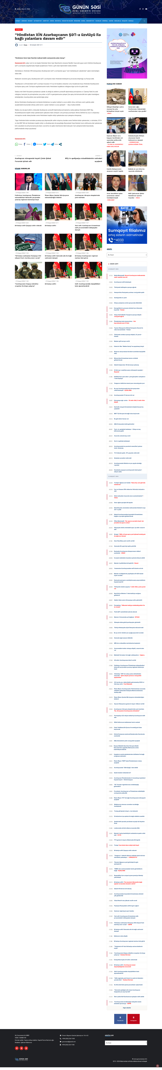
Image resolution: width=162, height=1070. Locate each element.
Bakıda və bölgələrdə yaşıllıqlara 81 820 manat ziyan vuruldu (128, 574)
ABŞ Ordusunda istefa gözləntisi (124, 424)
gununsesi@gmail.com (69, 1041)
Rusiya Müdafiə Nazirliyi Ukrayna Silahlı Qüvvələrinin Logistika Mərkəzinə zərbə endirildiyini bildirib (126, 747)
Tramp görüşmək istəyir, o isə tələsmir (126, 811)
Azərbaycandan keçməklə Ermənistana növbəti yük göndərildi (128, 894)
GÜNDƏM (24, 21)
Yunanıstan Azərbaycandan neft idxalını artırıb (128, 568)
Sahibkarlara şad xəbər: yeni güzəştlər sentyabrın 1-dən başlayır (129, 377)
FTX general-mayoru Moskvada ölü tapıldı (127, 840)
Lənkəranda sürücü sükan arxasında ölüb (127, 828)
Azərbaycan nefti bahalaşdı (122, 282)
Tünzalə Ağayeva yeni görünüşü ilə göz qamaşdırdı (126, 863)
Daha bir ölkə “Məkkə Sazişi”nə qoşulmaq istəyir (129, 346)
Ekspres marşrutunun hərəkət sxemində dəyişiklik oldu (129, 352)
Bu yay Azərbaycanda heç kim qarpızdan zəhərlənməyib (127, 389)
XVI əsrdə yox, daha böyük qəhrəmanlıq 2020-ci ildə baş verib (129, 683)
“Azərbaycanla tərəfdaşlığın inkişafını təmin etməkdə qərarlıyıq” (127, 1002)
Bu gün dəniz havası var (121, 419)
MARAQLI (131, 21)
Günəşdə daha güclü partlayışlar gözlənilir (127, 622)
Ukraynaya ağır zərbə (129, 401)
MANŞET (17, 21)
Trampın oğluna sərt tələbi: (129, 483)
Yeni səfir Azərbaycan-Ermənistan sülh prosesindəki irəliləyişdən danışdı (87, 228)
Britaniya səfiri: (50, 225)
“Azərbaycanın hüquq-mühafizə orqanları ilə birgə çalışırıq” (129, 954)
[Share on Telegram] (54, 144)
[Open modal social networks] (60, 144)
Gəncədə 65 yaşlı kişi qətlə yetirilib (125, 546)
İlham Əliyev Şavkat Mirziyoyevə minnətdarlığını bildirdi (129, 698)
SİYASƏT (30, 21)
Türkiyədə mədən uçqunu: (130, 587)
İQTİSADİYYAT (38, 21)
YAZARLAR (98, 21)
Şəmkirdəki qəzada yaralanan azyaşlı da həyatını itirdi (129, 822)
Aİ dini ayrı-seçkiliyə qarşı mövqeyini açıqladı (128, 371)
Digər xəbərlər (127, 1007)
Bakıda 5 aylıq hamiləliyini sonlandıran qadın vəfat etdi (129, 834)
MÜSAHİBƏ (77, 21)
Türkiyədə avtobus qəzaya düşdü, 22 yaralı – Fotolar (128, 335)
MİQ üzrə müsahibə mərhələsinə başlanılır (127, 643)
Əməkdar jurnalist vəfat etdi (122, 458)
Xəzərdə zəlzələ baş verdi (122, 436)
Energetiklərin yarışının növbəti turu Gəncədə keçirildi (128, 309)
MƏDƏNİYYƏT (90, 21)
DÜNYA (52, 21)
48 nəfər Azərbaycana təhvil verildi (125, 660)
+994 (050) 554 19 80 (68, 1038)
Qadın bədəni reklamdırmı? (122, 772)
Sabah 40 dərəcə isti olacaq (122, 888)
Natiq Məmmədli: (129, 276)
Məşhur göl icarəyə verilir (122, 341)
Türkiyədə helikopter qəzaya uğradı (125, 287)
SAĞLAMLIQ (117, 21)
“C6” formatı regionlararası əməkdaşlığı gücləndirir (126, 785)
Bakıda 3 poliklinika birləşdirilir (126, 563)
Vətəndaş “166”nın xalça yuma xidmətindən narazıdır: (127, 675)
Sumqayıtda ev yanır (120, 297)
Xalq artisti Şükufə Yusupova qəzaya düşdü (128, 315)
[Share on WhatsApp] (18, 144)
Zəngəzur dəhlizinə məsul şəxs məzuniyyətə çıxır (129, 383)
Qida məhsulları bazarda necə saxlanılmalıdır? (129, 496)
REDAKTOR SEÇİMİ (67, 21)
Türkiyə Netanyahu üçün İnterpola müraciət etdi (128, 627)
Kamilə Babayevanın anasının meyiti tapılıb (115, 170)
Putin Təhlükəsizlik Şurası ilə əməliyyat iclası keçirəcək (128, 728)
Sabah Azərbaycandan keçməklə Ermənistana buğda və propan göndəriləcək (128, 515)
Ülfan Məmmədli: (129, 522)
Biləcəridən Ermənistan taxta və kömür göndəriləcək (126, 359)
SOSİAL (83, 21)
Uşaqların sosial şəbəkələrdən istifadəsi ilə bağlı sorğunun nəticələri (129, 755)
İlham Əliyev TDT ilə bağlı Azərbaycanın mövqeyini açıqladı (130, 798)
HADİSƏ (111, 21)
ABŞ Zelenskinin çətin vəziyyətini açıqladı (127, 741)
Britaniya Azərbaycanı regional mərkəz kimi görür (129, 941)
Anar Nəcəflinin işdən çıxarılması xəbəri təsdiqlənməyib (115, 197)
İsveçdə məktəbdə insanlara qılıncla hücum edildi (129, 558)
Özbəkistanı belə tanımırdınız (125, 322)
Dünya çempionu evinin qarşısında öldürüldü (128, 303)
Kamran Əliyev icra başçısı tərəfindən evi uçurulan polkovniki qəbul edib (115, 141)
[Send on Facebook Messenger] (37, 144)
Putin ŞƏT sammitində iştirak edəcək (125, 612)
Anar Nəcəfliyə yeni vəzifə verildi (124, 541)
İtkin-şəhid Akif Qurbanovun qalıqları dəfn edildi (129, 996)
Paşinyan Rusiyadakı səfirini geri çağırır (126, 905)
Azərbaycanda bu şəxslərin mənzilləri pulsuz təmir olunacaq (128, 447)
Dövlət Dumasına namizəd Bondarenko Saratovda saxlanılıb (129, 735)
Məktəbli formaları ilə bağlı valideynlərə (129, 655)
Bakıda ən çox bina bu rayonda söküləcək (136, 170)
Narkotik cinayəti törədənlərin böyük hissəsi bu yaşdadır (128, 407)
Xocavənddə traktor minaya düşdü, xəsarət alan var (129, 649)
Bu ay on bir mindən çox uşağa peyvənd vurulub (129, 633)
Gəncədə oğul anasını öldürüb (123, 638)
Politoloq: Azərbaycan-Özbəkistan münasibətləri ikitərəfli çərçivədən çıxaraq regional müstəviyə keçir (27, 197)
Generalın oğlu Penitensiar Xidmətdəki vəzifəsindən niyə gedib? (137, 109)
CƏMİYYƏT (46, 21)
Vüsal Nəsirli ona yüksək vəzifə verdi (125, 900)
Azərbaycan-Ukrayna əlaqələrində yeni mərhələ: (129, 710)
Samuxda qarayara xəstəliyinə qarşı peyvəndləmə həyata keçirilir (129, 581)
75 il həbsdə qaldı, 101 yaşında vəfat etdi (126, 453)
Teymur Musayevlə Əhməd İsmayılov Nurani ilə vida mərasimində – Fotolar (128, 328)
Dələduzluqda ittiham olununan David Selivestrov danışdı (136, 140)
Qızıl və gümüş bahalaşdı (122, 441)
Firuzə (25, 45)
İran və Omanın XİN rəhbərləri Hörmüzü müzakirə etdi (129, 490)
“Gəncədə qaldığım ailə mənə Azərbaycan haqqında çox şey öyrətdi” (127, 991)
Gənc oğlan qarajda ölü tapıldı (123, 502)
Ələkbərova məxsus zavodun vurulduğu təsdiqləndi (126, 805)
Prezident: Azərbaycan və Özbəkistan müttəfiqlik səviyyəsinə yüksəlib (129, 792)
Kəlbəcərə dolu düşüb (121, 936)
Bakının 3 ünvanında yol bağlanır (126, 617)
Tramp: (126, 845)
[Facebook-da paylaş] (26, 144)
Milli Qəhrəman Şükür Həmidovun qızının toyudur (136, 196)
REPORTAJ (58, 21)
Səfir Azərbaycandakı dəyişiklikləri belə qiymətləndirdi (126, 972)
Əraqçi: (130, 535)
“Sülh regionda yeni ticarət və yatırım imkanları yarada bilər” (128, 979)
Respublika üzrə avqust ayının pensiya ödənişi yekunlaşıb (128, 876)
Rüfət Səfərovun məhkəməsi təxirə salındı (127, 722)
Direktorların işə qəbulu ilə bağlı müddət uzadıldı (129, 816)
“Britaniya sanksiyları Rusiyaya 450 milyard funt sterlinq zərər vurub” (129, 923)
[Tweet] (46, 144)
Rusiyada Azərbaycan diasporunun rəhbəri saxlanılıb (127, 552)
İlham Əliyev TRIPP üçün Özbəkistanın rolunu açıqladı (128, 761)
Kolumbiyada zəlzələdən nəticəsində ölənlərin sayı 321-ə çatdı (130, 508)
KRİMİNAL (105, 21)
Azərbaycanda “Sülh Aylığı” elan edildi (126, 767)
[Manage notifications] (157, 1065)
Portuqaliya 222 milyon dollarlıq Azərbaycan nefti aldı (129, 716)
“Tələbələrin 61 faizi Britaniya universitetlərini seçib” (128, 947)
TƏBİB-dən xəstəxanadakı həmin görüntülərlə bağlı (128, 869)
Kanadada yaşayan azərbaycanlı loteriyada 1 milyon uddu (128, 470)
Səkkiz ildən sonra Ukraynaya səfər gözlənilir (128, 600)
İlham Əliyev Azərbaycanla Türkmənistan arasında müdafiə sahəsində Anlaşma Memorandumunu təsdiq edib (129, 690)
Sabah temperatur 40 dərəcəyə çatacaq (126, 365)
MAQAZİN (124, 21)
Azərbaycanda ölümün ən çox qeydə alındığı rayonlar (128, 464)
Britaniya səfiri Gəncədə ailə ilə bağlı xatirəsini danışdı (128, 930)
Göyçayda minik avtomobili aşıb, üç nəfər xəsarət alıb (129, 528)
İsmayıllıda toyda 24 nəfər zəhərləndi (125, 959)
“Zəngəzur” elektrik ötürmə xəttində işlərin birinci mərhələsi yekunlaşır (129, 856)
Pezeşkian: (129, 606)
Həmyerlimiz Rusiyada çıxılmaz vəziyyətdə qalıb (129, 292)
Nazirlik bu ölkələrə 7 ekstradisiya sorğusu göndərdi (127, 594)
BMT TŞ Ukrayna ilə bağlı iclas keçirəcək (126, 413)
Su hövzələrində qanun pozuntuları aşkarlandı (128, 984)
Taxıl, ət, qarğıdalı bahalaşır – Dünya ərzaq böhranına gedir (127, 430)
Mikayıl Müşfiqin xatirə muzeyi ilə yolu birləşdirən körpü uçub (115, 110)
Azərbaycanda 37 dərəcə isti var (124, 395)
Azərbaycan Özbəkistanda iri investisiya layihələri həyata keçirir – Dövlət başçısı (130, 778)
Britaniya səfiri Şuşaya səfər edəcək (28, 225)
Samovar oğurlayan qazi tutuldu (124, 911)
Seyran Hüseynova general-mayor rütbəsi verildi (129, 704)
